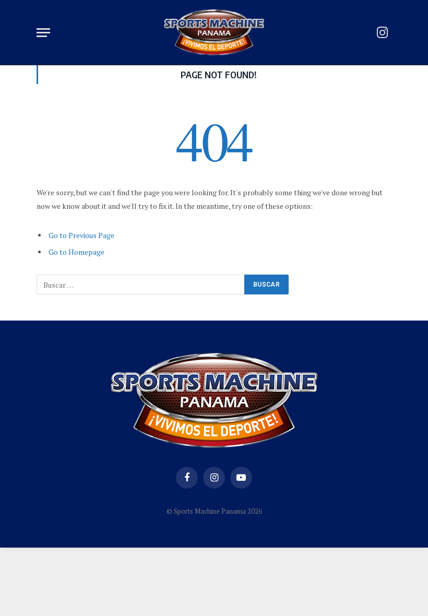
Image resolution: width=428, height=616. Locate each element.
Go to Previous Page (81, 235)
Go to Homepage (76, 252)
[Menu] (43, 32)
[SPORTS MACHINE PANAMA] (214, 32)
